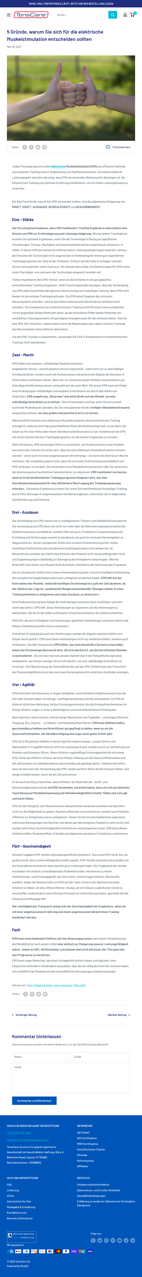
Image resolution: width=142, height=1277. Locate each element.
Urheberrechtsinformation (93, 1184)
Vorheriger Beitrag (26, 1014)
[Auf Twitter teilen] (38, 147)
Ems (30, 985)
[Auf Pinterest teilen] (31, 147)
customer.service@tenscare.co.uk (28, 1139)
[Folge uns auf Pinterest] (112, 1240)
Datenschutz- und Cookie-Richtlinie (98, 1190)
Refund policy (85, 1160)
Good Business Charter (91, 1149)
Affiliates (82, 1166)
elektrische (58, 166)
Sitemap (82, 1154)
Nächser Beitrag (117, 1014)
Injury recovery (63, 985)
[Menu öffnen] (8, 15)
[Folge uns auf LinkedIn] (132, 1240)
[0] (132, 15)
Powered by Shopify (17, 1266)
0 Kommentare (122, 147)
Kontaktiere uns (16, 1212)
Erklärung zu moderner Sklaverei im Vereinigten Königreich (106, 1203)
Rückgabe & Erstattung (21, 1207)
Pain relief (79, 985)
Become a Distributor (20, 1218)
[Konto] (125, 15)
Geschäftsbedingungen (91, 1195)
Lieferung (13, 1190)
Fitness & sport (43, 985)
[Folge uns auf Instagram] (106, 1240)
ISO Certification (87, 1138)
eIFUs (10, 1195)
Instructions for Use (19, 1201)
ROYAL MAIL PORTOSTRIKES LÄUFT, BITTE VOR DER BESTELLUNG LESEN (71, 3)
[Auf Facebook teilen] (24, 147)
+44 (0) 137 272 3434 (19, 1132)
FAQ (9, 1184)
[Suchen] (112, 15)
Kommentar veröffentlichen (34, 1100)
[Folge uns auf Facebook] (93, 1240)
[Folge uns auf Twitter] (99, 1240)
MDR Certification (87, 1143)
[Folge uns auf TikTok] (126, 1240)
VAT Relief (83, 1132)
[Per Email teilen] (44, 147)
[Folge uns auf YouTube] (119, 1240)
